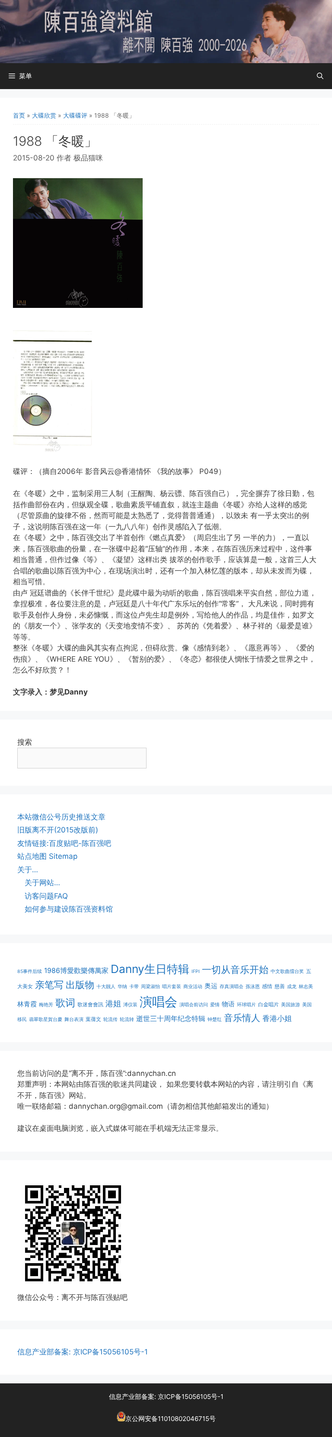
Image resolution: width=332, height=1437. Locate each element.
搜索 (24, 742)
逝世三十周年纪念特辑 (170, 1018)
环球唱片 (246, 1005)
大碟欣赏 (44, 115)
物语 (228, 1004)
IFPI (196, 971)
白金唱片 (268, 1004)
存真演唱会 (231, 986)
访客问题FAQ (46, 896)
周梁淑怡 (150, 986)
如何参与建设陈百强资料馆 (69, 909)
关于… (27, 869)
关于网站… (42, 882)
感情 (267, 986)
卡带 (134, 986)
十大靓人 (105, 986)
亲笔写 (49, 984)
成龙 (292, 986)
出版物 (80, 984)
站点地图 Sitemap (47, 856)
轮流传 (110, 1019)
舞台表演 (73, 1019)
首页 (19, 115)
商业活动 (192, 986)
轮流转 (127, 1019)
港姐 (113, 1003)
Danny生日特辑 (150, 969)
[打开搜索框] (320, 76)
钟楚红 (215, 1019)
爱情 (215, 1005)
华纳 (122, 986)
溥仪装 (130, 1005)
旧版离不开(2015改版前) (57, 830)
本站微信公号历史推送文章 (61, 817)
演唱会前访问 (193, 1005)
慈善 (280, 986)
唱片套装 (171, 986)
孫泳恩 (253, 986)
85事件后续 (29, 971)
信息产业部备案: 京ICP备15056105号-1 (82, 1351)
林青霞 (27, 1004)
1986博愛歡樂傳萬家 (76, 970)
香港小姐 (277, 1018)
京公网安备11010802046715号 (170, 1419)
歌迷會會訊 (90, 1004)
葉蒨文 (93, 1019)
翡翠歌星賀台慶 (45, 1019)
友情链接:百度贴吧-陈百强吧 (64, 843)
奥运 (210, 986)
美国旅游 (290, 1005)
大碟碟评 (75, 115)
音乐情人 (242, 1017)
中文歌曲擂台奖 (287, 971)
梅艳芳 (46, 1005)
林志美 (306, 986)
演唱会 (158, 1001)
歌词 (65, 1002)
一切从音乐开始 (235, 969)
